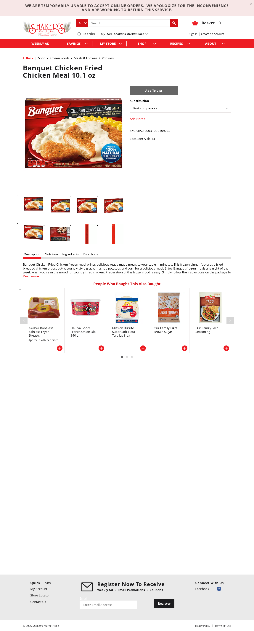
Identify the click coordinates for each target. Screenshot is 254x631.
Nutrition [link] (51, 254)
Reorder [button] (89, 34)
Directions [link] (90, 254)
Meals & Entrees (85, 58)
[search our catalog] (174, 23)
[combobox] (82, 23)
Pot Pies (108, 58)
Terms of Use (223, 625)
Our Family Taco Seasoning (206, 330)
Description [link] (32, 254)
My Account (38, 589)
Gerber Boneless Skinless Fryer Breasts (41, 332)
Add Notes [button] (137, 119)
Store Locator (40, 595)
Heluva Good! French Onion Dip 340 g (83, 332)
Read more (31, 276)
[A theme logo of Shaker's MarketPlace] (47, 28)
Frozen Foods (59, 58)
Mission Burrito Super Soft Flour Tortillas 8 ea (123, 332)
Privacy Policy (202, 625)
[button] (130, 34)
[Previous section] (24, 320)
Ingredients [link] (70, 254)
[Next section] (230, 320)
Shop (41, 58)
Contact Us (38, 602)
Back (29, 58)
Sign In (193, 34)
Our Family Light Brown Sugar (165, 330)
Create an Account (212, 34)
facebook (202, 589)
